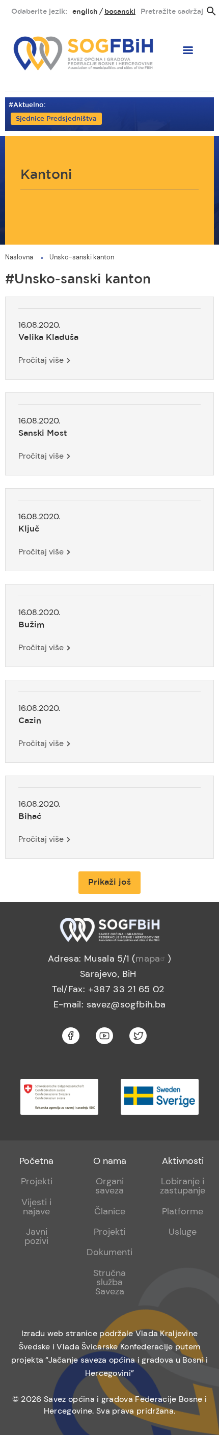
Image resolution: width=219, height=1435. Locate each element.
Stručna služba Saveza (109, 1282)
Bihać (29, 816)
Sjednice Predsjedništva (56, 119)
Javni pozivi (36, 1236)
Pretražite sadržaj (172, 12)
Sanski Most (42, 433)
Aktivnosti (183, 1161)
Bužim (31, 625)
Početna (36, 1161)
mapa (147, 958)
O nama (109, 1161)
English (85, 12)
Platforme (182, 1211)
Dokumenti (109, 1252)
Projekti (36, 1181)
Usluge (183, 1232)
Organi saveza (109, 1186)
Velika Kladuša (48, 337)
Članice (109, 1211)
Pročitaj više (41, 360)
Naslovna (19, 257)
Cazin (29, 721)
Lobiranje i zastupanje (182, 1186)
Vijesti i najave (36, 1206)
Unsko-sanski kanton (81, 257)
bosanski (119, 12)
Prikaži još (109, 882)
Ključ (28, 529)
